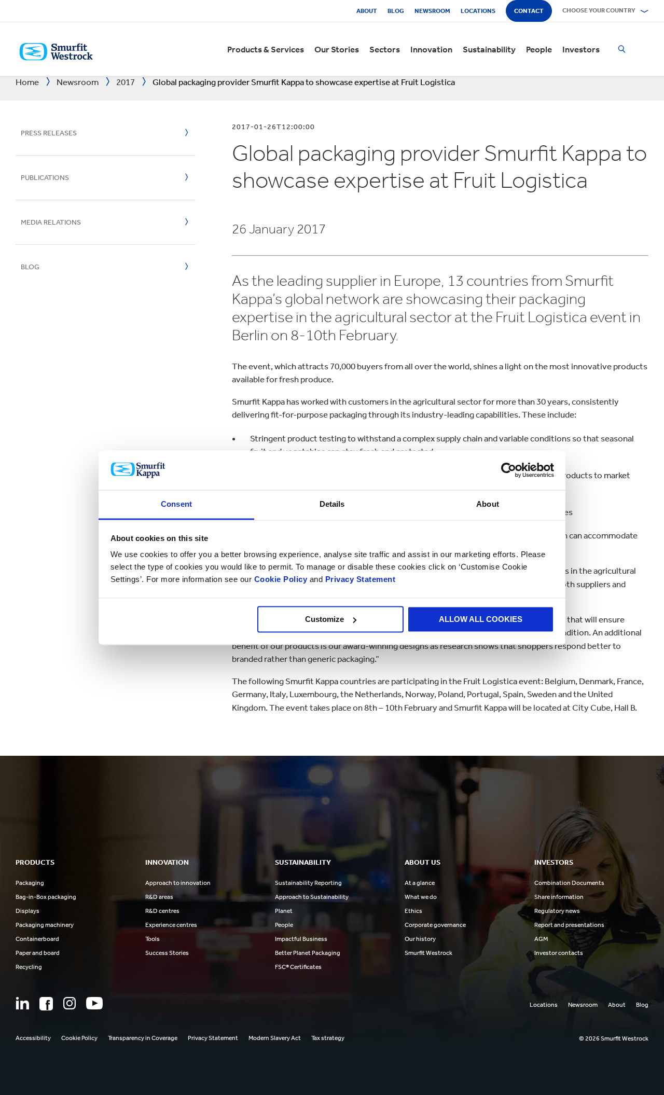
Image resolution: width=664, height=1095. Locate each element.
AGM (541, 938)
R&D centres (162, 910)
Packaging (30, 882)
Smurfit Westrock (428, 953)
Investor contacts (558, 953)
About (366, 11)
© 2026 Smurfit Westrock (613, 1038)
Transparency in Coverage (142, 1038)
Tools (152, 938)
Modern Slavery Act (274, 1038)
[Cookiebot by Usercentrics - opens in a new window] (508, 470)
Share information (559, 896)
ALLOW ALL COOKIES (480, 619)
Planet (284, 910)
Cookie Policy (281, 579)
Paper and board (38, 953)
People (539, 49)
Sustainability (489, 49)
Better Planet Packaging (307, 953)
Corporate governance (435, 924)
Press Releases (49, 133)
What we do (421, 896)
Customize (324, 619)
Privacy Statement (359, 579)
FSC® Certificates (298, 967)
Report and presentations (569, 924)
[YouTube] (94, 1003)
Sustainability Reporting (308, 882)
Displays (27, 910)
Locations (478, 11)
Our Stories (336, 49)
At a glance (420, 882)
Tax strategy (327, 1038)
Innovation (431, 49)
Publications (45, 177)
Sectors (384, 49)
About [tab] (487, 504)
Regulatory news (557, 910)
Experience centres (171, 924)
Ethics (413, 910)
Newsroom (432, 11)
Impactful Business (301, 938)
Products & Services (265, 49)
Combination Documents (569, 882)
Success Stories (167, 953)
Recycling (29, 967)
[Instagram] (69, 1003)
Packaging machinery (45, 924)
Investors (581, 49)
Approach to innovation (178, 882)
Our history (420, 938)
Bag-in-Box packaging (46, 896)
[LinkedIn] (22, 1003)
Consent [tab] (176, 504)
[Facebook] (46, 1003)
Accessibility (33, 1038)
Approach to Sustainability (312, 896)
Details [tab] (332, 504)
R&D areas (159, 896)
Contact (529, 11)
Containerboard (37, 938)
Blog (396, 11)
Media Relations (51, 222)
